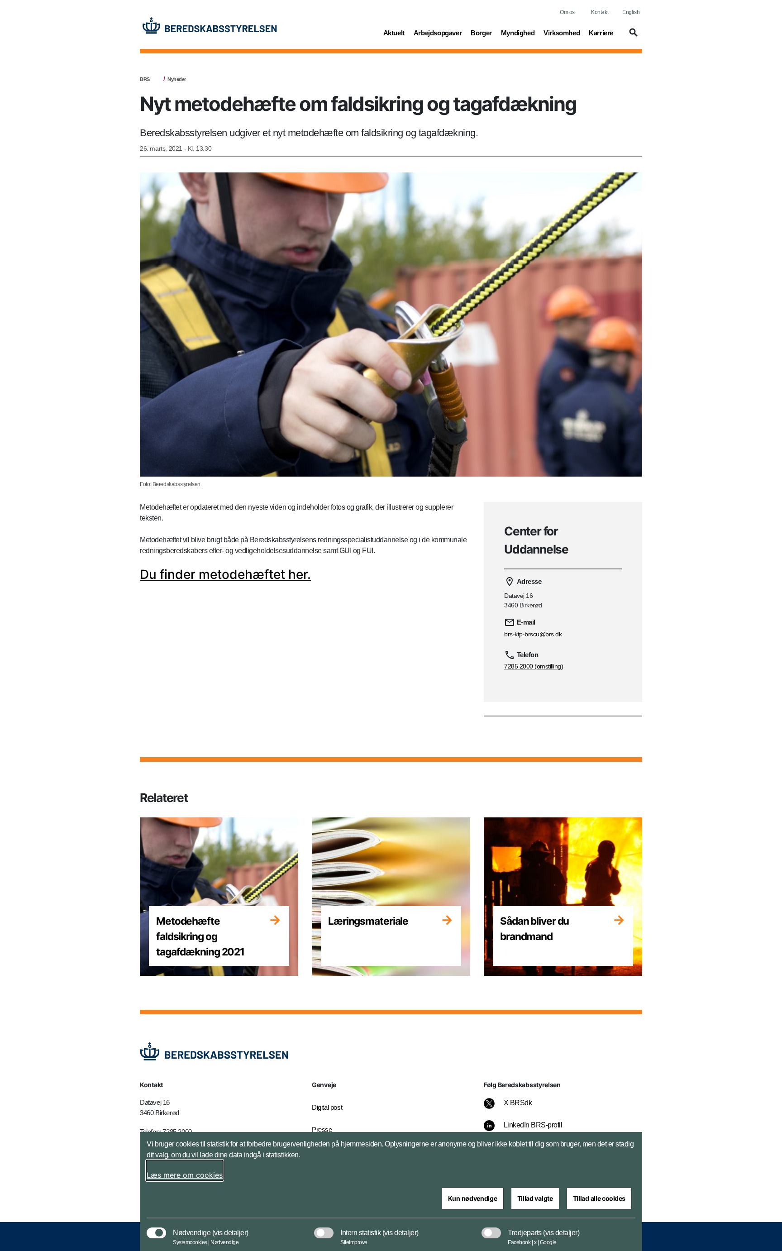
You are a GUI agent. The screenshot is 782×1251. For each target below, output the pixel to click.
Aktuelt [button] (394, 33)
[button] (632, 37)
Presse (322, 1129)
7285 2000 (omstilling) (533, 666)
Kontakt (599, 12)
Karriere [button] (601, 33)
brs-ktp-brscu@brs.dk (533, 634)
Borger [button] (481, 33)
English (630, 12)
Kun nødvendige (472, 1198)
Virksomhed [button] (562, 33)
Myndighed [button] (517, 33)
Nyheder (176, 79)
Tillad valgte (535, 1198)
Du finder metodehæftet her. (225, 574)
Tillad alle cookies (599, 1198)
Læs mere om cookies (185, 1174)
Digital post (327, 1107)
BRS (145, 79)
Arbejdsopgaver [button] (438, 33)
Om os (567, 12)
